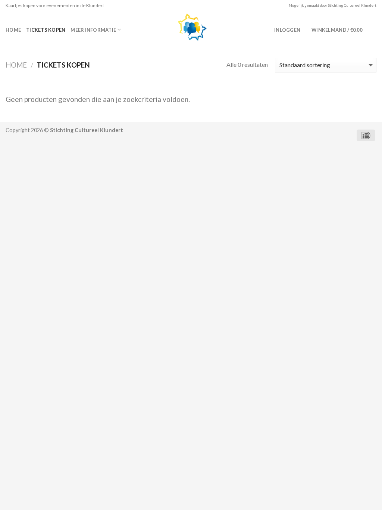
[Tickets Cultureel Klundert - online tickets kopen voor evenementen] (191, 30)
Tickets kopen (45, 30)
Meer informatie (93, 30)
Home (13, 30)
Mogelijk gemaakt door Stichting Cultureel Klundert (332, 5)
